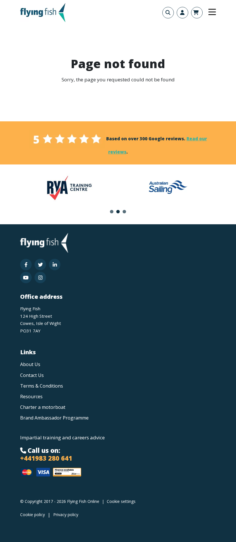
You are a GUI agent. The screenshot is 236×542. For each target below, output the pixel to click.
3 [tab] (124, 211)
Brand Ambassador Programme (54, 418)
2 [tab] (118, 211)
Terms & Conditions (41, 386)
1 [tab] (111, 211)
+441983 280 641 (46, 458)
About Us (30, 364)
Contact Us (32, 375)
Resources (31, 396)
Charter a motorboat (42, 407)
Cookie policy (32, 514)
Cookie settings (121, 501)
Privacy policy (65, 514)
